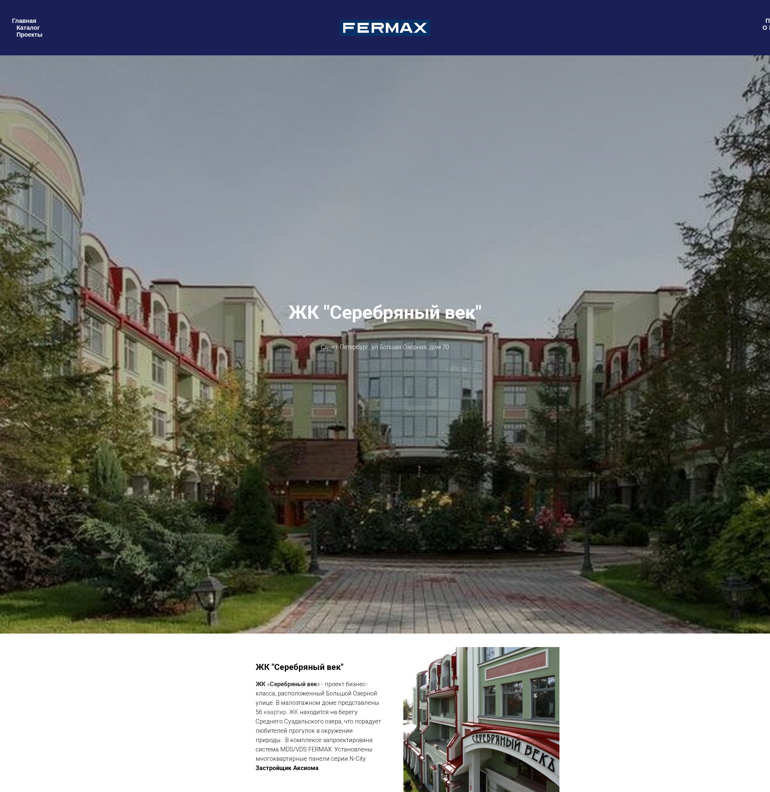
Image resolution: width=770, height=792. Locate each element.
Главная (24, 20)
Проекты (29, 34)
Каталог (28, 27)
